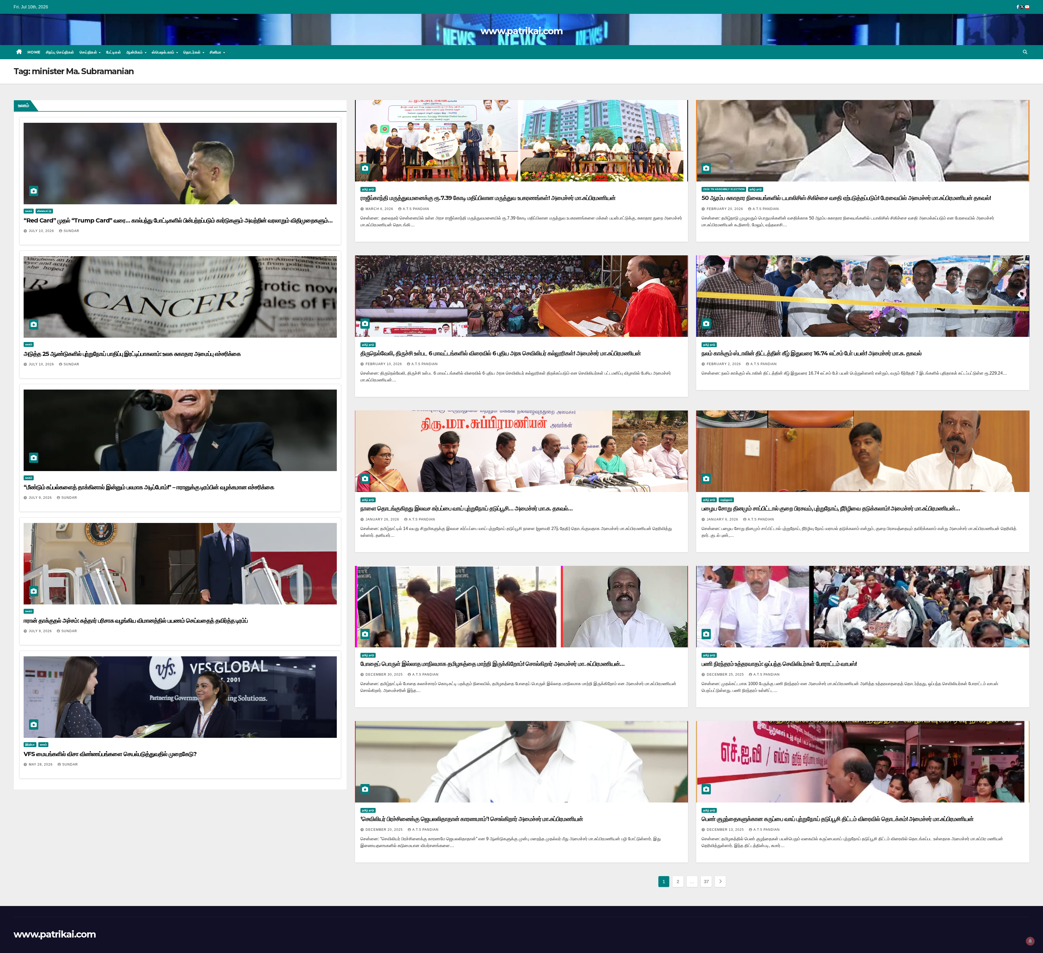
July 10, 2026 (42, 231)
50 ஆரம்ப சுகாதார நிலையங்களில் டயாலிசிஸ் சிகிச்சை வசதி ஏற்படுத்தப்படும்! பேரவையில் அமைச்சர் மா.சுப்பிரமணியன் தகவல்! (846, 198)
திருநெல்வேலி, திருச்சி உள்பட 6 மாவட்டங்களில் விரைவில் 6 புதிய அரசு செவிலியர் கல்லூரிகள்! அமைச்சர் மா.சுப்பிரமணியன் (500, 353)
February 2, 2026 (724, 364)
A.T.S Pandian (416, 209)
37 (706, 881)
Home (33, 52)
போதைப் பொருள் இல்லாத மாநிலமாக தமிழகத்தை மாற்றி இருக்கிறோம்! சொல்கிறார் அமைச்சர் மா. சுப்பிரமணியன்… (492, 663)
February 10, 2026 (384, 364)
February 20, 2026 (725, 209)
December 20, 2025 (385, 830)
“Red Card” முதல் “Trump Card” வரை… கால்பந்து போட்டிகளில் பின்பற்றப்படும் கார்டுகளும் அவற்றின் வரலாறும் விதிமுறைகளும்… (178, 220)
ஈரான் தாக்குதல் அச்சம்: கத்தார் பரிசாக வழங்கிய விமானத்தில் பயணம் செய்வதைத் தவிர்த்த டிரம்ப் (136, 620)
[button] (1025, 52)
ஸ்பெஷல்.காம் (163, 52)
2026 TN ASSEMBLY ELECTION (723, 189)
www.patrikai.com (521, 31)
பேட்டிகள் (113, 52)
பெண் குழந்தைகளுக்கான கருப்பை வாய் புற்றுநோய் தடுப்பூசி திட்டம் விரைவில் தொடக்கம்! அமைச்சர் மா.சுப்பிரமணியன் (837, 819)
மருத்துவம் (726, 499)
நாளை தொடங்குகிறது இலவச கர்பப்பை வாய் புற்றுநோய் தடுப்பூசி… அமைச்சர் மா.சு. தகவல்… (466, 508)
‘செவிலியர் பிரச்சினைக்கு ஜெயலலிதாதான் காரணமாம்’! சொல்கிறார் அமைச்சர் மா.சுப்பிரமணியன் (471, 819)
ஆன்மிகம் (135, 52)
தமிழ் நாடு (368, 189)
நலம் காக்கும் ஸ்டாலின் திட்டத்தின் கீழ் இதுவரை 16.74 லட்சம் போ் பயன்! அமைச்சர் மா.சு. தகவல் (812, 353)
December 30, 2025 (385, 674)
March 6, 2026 (380, 209)
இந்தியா (30, 744)
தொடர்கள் (192, 52)
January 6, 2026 (723, 519)
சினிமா (216, 52)
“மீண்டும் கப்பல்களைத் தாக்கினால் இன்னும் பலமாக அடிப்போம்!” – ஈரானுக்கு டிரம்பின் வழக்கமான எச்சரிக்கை (149, 487)
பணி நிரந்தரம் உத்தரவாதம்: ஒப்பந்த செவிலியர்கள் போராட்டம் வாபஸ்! (779, 663)
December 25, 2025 (726, 674)
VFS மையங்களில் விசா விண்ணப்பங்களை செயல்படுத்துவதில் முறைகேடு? (110, 754)
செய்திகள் (89, 52)
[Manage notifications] (1030, 941)
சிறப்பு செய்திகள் (60, 52)
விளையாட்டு (44, 210)
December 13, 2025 (726, 830)
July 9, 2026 (41, 498)
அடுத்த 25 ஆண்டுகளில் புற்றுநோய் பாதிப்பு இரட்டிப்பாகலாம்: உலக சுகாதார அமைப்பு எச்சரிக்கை (132, 354)
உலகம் (28, 210)
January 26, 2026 (383, 519)
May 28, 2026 (41, 764)
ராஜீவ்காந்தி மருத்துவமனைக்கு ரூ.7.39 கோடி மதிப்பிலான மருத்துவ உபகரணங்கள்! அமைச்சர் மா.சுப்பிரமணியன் (487, 198)
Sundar (71, 231)
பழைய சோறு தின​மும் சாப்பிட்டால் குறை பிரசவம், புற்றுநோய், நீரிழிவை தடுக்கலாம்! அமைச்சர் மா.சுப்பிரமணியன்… (831, 508)
